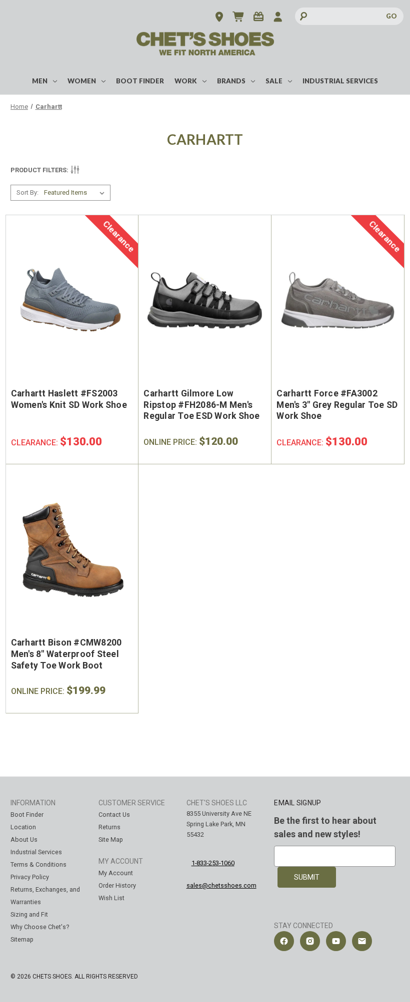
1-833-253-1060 (213, 863)
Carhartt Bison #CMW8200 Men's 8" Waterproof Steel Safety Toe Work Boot (66, 654)
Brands (231, 81)
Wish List (111, 898)
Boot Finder (140, 81)
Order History (117, 885)
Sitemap (22, 939)
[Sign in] (278, 17)
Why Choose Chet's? (39, 927)
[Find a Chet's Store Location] (219, 17)
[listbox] (76, 192)
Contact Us (114, 814)
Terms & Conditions (38, 864)
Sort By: (27, 192)
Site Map (110, 839)
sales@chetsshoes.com (221, 885)
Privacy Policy (29, 877)
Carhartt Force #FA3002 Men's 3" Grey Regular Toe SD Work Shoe (337, 404)
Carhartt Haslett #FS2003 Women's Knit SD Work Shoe (69, 399)
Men (40, 81)
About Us (24, 839)
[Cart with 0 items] (238, 17)
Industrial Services (340, 81)
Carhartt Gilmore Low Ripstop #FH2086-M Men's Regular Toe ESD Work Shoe (202, 404)
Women (82, 81)
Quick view (61, 273)
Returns (109, 827)
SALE (274, 81)
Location (23, 827)
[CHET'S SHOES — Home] (205, 50)
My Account (115, 873)
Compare (69, 301)
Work (185, 81)
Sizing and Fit (29, 914)
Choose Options (67, 321)
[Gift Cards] (258, 17)
